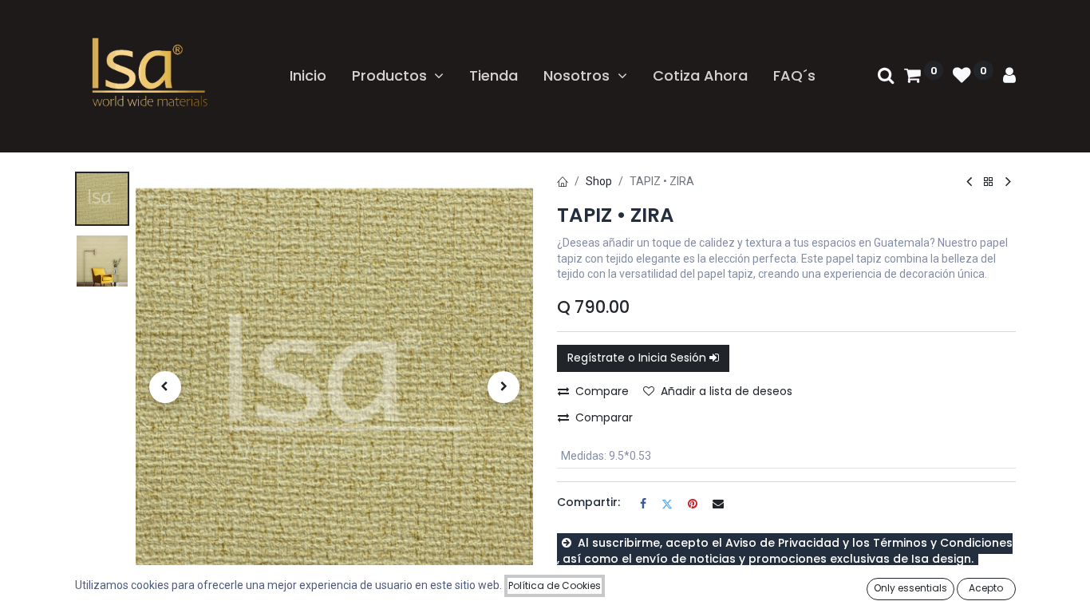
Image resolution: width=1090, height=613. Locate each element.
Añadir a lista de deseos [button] (726, 391)
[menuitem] (308, 75)
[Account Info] (1009, 76)
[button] (165, 387)
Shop (599, 181)
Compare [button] (602, 391)
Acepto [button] (986, 588)
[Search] (886, 76)
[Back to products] (988, 182)
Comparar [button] (604, 417)
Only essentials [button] (910, 588)
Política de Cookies (554, 585)
